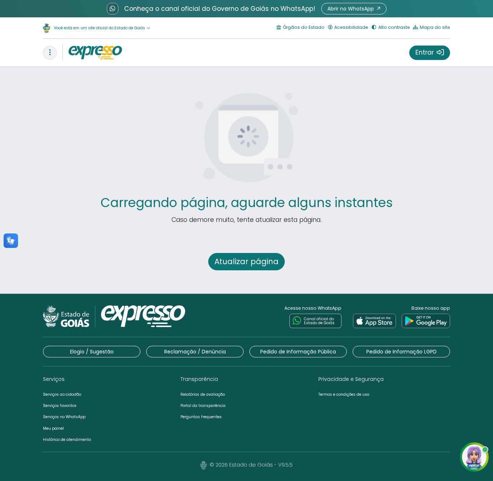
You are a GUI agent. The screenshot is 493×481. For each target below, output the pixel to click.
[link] (374, 321)
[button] (354, 8)
